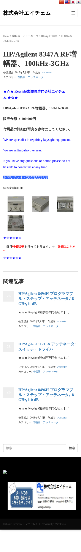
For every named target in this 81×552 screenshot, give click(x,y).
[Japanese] (72, 2)
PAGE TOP (75, 531)
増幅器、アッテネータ (25, 36)
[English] (67, 2)
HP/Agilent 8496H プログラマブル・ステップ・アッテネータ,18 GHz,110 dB (46, 395)
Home (6, 36)
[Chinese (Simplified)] (61, 2)
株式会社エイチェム (27, 13)
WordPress (60, 523)
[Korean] (78, 2)
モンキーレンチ (32, 523)
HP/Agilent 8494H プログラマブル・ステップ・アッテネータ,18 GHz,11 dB (46, 298)
